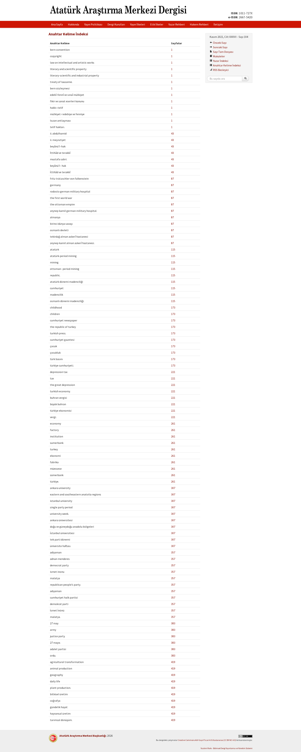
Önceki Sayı (219, 42)
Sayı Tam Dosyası (223, 51)
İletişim (218, 24)
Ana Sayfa (57, 24)
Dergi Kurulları (116, 24)
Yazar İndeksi (220, 61)
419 (173, 662)
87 (172, 178)
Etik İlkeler (156, 24)
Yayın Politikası (93, 24)
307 (173, 488)
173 (173, 307)
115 (173, 249)
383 (173, 623)
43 (172, 133)
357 (173, 552)
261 (173, 423)
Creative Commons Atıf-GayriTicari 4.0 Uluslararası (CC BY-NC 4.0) (207, 740)
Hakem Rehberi (199, 24)
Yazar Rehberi (176, 24)
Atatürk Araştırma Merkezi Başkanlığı (82, 735)
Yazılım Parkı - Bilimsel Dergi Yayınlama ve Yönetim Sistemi (226, 748)
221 (173, 372)
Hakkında (73, 24)
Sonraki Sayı (220, 47)
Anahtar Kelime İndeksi (227, 65)
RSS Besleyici (221, 70)
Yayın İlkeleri (137, 24)
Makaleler (219, 56)
